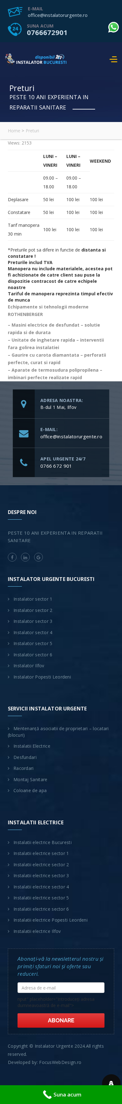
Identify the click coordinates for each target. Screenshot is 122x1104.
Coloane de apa (30, 790)
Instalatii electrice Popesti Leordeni (50, 920)
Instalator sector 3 (33, 621)
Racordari (23, 768)
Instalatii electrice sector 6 (41, 909)
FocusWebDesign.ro (60, 1062)
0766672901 (47, 32)
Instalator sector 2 (33, 610)
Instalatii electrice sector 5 (41, 898)
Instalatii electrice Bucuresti (42, 842)
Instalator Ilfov (28, 666)
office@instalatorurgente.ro (58, 15)
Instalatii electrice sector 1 (41, 853)
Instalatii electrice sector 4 (41, 887)
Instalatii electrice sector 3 (41, 875)
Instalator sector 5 (33, 643)
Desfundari (25, 757)
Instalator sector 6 (33, 655)
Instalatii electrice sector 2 (41, 864)
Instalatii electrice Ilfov (37, 931)
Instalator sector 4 (33, 632)
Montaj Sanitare (30, 779)
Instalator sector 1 (33, 599)
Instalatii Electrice (31, 746)
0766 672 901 (56, 466)
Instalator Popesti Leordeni (42, 677)
